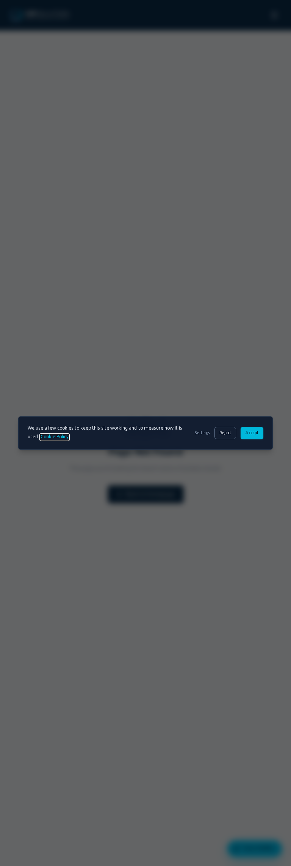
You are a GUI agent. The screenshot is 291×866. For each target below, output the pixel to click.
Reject (225, 433)
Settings (202, 433)
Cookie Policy (55, 437)
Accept (252, 433)
